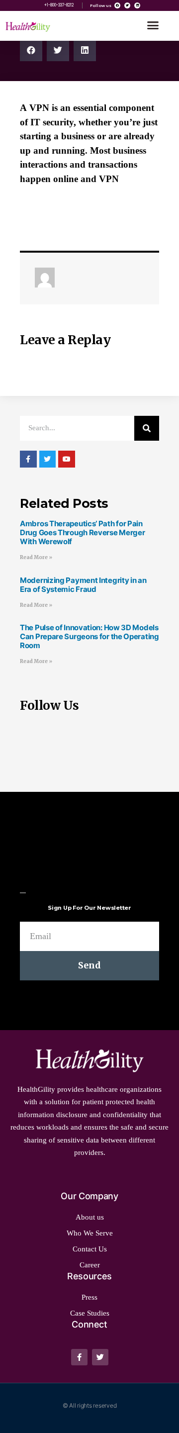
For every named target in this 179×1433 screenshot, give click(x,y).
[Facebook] (117, 5)
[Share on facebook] (31, 50)
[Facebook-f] (79, 1357)
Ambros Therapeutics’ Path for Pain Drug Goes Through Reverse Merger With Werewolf (82, 532)
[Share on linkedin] (85, 50)
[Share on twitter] (58, 50)
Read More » (36, 557)
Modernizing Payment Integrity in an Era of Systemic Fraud (83, 584)
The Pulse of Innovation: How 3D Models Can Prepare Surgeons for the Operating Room (89, 636)
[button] (153, 25)
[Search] (146, 428)
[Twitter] (127, 5)
